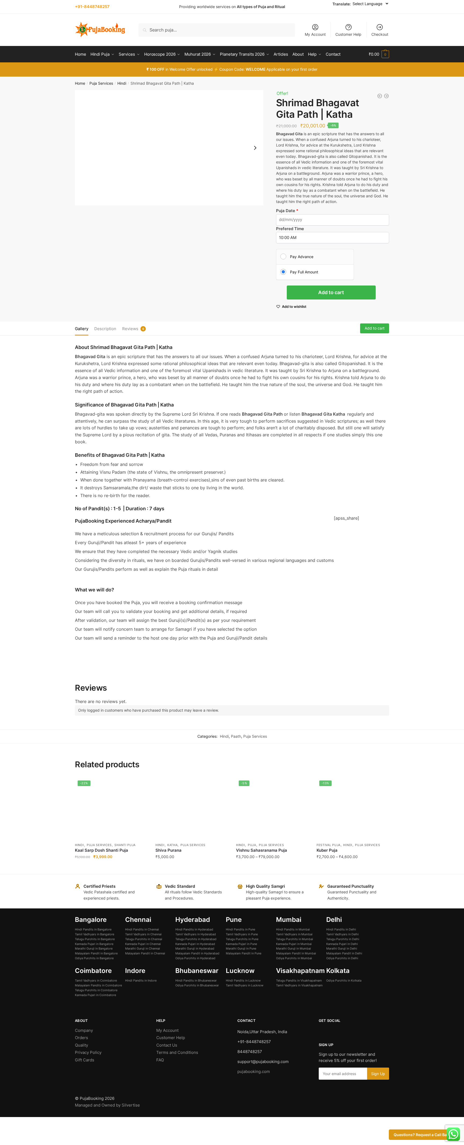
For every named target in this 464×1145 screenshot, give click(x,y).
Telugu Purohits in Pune (242, 939)
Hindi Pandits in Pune (240, 929)
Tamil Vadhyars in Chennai (143, 934)
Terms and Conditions (177, 1052)
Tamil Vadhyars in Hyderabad (195, 934)
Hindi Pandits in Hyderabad (194, 929)
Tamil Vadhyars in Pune (242, 934)
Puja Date (286, 210)
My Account (315, 34)
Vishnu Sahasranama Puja (261, 850)
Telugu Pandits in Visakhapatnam (299, 980)
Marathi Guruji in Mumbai (293, 948)
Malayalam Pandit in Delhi (344, 953)
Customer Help (348, 34)
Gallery (81, 328)
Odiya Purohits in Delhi (342, 958)
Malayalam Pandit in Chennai (145, 953)
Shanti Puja (125, 845)
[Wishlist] (139, 786)
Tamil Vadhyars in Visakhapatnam (299, 985)
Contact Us (166, 1045)
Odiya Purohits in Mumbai (294, 958)
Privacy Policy (88, 1052)
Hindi (121, 83)
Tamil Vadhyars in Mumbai (294, 934)
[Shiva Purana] (191, 809)
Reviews (130, 328)
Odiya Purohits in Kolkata (343, 980)
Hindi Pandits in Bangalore (93, 929)
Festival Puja (328, 845)
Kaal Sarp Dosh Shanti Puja (101, 850)
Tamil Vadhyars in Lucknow (244, 985)
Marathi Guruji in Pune (241, 948)
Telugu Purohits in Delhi (342, 939)
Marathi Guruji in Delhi (341, 948)
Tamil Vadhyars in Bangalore (94, 934)
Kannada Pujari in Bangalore (94, 944)
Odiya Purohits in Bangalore (94, 958)
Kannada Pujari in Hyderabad (195, 944)
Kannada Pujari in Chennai (143, 944)
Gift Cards (84, 1059)
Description (105, 328)
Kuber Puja (327, 850)
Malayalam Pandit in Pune (243, 953)
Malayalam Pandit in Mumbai (296, 953)
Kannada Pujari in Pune (241, 944)
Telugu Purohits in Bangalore (95, 939)
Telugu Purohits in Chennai (143, 939)
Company (84, 1030)
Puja (252, 845)
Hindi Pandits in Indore (141, 980)
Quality (81, 1045)
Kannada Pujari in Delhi (342, 944)
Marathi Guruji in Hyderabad (194, 948)
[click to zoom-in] (169, 147)
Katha (172, 845)
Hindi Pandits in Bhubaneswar (196, 980)
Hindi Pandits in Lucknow (243, 980)
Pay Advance (301, 256)
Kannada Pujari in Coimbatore (95, 995)
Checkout (379, 34)
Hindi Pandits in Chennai (142, 929)
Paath (236, 736)
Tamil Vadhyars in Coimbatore (96, 980)
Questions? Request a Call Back (422, 1134)
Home (80, 83)
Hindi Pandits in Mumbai (293, 929)
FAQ (160, 1059)
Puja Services (101, 83)
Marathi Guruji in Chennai (142, 948)
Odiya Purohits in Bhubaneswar (197, 985)
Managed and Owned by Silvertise (107, 1105)
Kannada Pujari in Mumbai (294, 944)
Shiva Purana (168, 850)
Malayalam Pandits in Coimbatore (98, 985)
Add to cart (331, 292)
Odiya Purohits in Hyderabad (195, 958)
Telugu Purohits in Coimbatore (96, 990)
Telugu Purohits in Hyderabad (195, 939)
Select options (272, 867)
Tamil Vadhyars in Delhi (342, 934)
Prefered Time (290, 228)
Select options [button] (111, 867)
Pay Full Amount (304, 272)
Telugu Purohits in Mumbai (294, 939)
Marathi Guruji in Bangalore (94, 948)
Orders (81, 1037)
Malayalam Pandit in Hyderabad (197, 953)
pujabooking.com (253, 1071)
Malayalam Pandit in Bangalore (96, 953)
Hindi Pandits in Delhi (341, 929)
